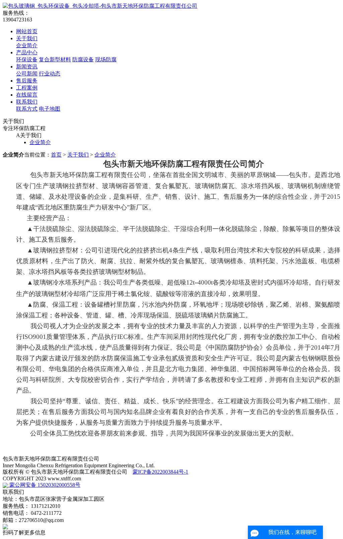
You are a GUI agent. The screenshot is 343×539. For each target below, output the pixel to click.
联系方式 (27, 109)
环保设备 (27, 59)
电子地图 (49, 109)
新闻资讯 (27, 66)
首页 (56, 155)
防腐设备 (83, 59)
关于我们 (27, 38)
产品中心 (27, 52)
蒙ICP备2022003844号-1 (160, 472)
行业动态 (49, 73)
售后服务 (27, 80)
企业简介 (27, 45)
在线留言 (27, 95)
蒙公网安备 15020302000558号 (44, 485)
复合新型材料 (55, 59)
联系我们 (27, 102)
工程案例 (27, 88)
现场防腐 (106, 59)
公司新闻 (27, 73)
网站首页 (27, 31)
